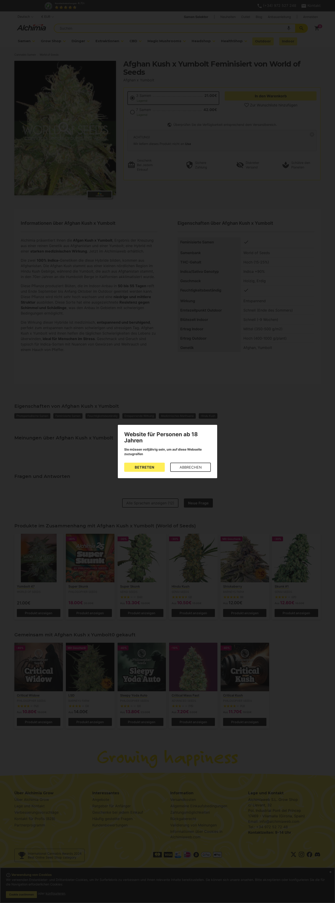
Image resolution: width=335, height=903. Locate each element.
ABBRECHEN (191, 467)
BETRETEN (144, 467)
